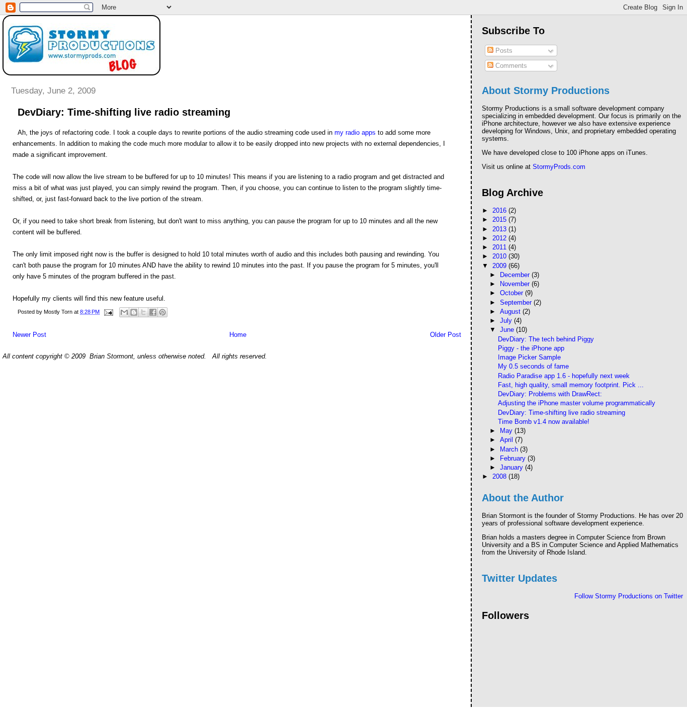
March (510, 449)
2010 (500, 256)
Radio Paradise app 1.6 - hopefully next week (564, 376)
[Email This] (124, 312)
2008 (500, 476)
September (517, 302)
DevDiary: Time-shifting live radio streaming (561, 412)
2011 (500, 247)
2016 (500, 210)
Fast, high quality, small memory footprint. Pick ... (571, 385)
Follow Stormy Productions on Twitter (628, 596)
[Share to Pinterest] (162, 312)
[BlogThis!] (134, 312)
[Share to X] (143, 312)
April (507, 439)
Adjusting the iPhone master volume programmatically (576, 403)
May (507, 430)
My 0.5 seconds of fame (533, 366)
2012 (500, 238)
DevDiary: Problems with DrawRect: (550, 394)
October (512, 293)
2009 (500, 266)
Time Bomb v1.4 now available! (543, 421)
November (516, 284)
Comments (510, 65)
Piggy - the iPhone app (531, 348)
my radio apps (355, 132)
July (507, 320)
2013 (500, 229)
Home (237, 334)
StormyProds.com (559, 166)
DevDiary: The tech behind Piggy (546, 339)
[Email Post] (108, 312)
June (508, 329)
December (516, 275)
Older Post (445, 334)
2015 (500, 219)
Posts (502, 50)
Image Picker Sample (529, 357)
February (514, 458)
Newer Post (29, 334)
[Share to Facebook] (153, 312)
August (511, 311)
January (512, 467)
